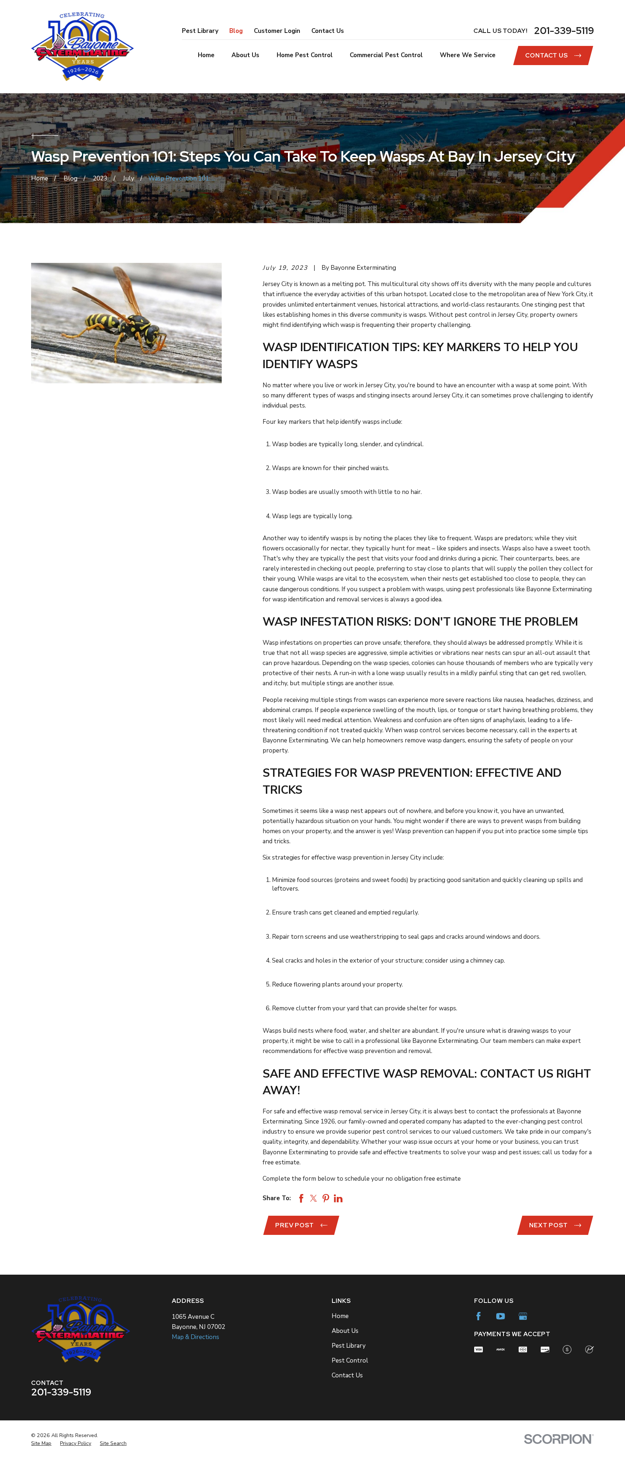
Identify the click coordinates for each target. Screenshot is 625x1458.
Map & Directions (195, 1337)
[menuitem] (41, 1443)
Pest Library (200, 31)
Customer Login (277, 31)
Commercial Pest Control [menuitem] (386, 55)
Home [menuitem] (206, 55)
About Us (345, 1331)
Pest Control (350, 1360)
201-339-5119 (564, 30)
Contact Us (327, 31)
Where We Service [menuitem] (468, 55)
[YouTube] (500, 1316)
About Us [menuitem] (245, 55)
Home (340, 1316)
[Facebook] (478, 1316)
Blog (236, 31)
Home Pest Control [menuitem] (305, 55)
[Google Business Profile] (523, 1316)
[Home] (82, 46)
